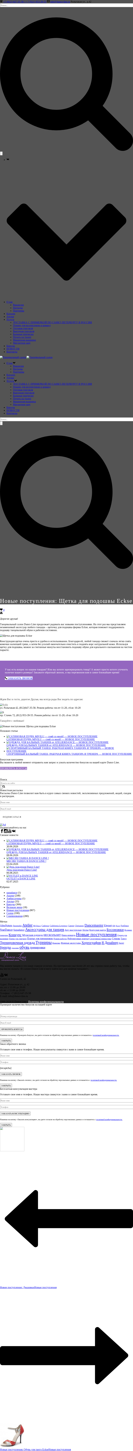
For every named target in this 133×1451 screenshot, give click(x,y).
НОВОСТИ (12, 348)
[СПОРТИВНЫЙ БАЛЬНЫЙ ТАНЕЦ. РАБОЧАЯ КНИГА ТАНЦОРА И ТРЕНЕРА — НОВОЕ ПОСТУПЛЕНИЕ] (69, 751)
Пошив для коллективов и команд (32, 325)
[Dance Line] (26, 357)
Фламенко (56, 943)
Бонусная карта (97, 930)
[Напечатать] (1, 613)
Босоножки (115, 930)
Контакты (11, 351)
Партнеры (18, 310)
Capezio (71, 926)
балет (121, 943)
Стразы (116, 938)
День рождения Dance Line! (21, 869)
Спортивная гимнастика (100, 938)
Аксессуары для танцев (44, 929)
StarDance (6, 929)
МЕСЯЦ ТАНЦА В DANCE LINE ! (26, 861)
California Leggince (58, 926)
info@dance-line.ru (60, 1)
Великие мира (14, 907)
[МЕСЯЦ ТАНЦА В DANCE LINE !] (27, 858)
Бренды (10, 345)
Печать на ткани (22, 337)
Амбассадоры (14, 898)
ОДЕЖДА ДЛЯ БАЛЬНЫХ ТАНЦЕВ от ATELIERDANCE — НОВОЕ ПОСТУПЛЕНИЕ (56, 745)
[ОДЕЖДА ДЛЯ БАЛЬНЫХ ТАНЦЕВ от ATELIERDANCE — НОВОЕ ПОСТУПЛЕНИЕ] (57, 742)
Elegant (108, 925)
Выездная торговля (23, 331)
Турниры (44, 942)
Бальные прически (23, 334)
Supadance (18, 929)
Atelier (27, 925)
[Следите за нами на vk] (14, 832)
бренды (5, 947)
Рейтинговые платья (78, 938)
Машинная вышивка (24, 340)
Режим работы (60, 939)
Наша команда (68, 935)
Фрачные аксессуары (71, 943)
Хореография (91, 943)
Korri (118, 926)
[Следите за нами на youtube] (10, 832)
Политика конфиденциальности (46, 1001)
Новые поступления (17, 910)
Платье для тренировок (40, 938)
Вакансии (18, 304)
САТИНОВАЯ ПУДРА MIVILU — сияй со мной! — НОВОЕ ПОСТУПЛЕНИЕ (50, 739)
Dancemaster (94, 925)
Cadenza (45, 926)
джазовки (15, 948)
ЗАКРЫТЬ (6, 1040)
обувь (24, 947)
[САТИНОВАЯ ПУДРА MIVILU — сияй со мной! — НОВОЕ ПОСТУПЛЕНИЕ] (51, 736)
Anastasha (17, 926)
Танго (124, 938)
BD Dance (37, 926)
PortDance (125, 926)
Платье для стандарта (17, 939)
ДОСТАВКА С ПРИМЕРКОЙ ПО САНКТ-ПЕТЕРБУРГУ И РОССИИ (52, 322)
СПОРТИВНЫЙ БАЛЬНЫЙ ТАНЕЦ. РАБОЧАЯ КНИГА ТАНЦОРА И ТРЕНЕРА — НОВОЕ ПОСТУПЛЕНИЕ (69, 754)
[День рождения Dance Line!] (23, 867)
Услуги (10, 319)
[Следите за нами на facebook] (2, 832)
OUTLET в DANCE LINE (20, 878)
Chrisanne (79, 925)
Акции (10, 895)
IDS (113, 926)
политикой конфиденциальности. (106, 1035)
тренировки (37, 947)
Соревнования (14, 916)
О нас (9, 302)
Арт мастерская (73, 929)
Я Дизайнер (110, 942)
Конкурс (15, 935)
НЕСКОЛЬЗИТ (52, 935)
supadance (11, 892)
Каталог (10, 313)
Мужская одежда (32, 935)
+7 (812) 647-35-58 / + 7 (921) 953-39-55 (24, 1)
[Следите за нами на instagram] (6, 832)
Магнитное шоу (21, 343)
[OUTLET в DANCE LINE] (22, 875)
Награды (18, 307)
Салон (9, 913)
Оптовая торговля (23, 328)
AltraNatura (6, 925)
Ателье (10, 316)
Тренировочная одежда (17, 943)
